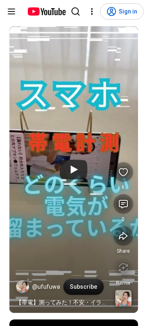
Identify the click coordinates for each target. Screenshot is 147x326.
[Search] (75, 11)
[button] (22, 286)
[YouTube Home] (46, 11)
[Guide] (11, 11)
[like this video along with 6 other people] (123, 172)
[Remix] (123, 268)
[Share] (123, 236)
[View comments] (123, 204)
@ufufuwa (46, 286)
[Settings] (92, 11)
